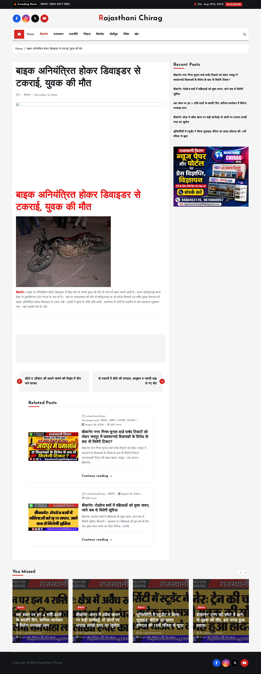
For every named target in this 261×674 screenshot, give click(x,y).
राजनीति (73, 34)
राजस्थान (58, 34)
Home (30, 34)
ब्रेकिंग (113, 420)
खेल (137, 34)
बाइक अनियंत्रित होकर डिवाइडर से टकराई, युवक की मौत (54, 49)
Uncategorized (90, 420)
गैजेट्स (87, 34)
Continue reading (95, 476)
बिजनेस (100, 34)
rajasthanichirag (95, 416)
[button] (240, 572)
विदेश (126, 34)
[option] (40, 611)
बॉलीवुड (114, 34)
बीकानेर (44, 34)
